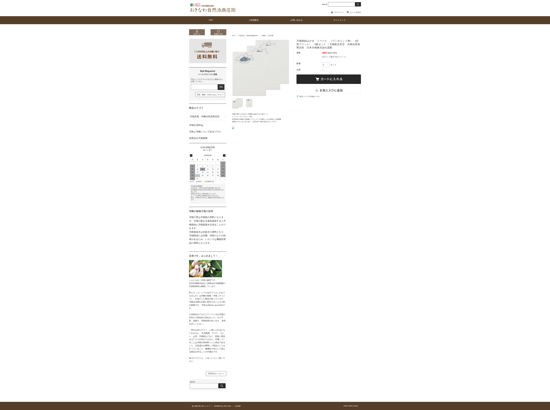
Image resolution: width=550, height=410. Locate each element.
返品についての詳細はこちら (309, 96)
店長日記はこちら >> (216, 373)
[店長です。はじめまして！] (205, 276)
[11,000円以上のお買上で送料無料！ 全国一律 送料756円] (207, 62)
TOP (211, 20)
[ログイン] (197, 34)
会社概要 (238, 406)
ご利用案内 (254, 20)
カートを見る (355, 12)
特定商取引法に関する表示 (222, 406)
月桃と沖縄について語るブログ (205, 131)
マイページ (338, 12)
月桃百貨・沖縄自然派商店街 (248, 35)
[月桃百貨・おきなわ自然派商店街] (213, 12)
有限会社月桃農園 (198, 138)
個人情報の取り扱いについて (201, 406)
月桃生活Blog (196, 125)
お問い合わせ (296, 20)
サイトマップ (339, 20)
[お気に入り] (218, 34)
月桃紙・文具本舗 (267, 35)
